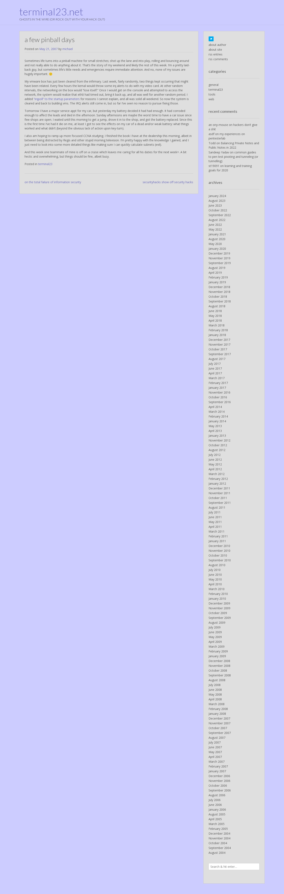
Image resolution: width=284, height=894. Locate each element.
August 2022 (217, 220)
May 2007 (215, 752)
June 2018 (215, 311)
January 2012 (217, 483)
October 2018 (218, 296)
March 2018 (217, 325)
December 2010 (219, 546)
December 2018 (219, 287)
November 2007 (219, 723)
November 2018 (219, 292)
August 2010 (217, 565)
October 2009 (218, 613)
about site (215, 49)
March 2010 (217, 589)
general (214, 85)
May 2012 (215, 464)
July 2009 (215, 627)
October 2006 (218, 785)
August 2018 (217, 306)
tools (212, 94)
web (211, 99)
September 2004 (220, 848)
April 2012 (215, 469)
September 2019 (220, 263)
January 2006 (217, 809)
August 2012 (217, 450)
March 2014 (217, 412)
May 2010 (215, 579)
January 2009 (217, 656)
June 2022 (215, 225)
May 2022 (215, 229)
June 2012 (215, 459)
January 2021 (217, 234)
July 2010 (215, 570)
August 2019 (217, 268)
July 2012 (215, 455)
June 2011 (215, 517)
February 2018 (218, 330)
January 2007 (217, 771)
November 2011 (219, 493)
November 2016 (219, 392)
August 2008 (217, 680)
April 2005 (215, 819)
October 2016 (218, 397)
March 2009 (217, 646)
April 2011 (215, 527)
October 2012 (218, 445)
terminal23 (45, 164)
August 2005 (217, 814)
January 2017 (217, 388)
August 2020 (217, 239)
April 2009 (215, 642)
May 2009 (215, 637)
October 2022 (218, 210)
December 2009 (219, 603)
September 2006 (220, 790)
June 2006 (215, 805)
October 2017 (218, 349)
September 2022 (220, 215)
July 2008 (215, 685)
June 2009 (215, 632)
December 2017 (219, 340)
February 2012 (218, 479)
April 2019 (215, 273)
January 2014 (217, 421)
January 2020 (217, 249)
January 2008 (217, 714)
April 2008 (215, 699)
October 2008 (218, 670)
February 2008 (218, 709)
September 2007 (220, 733)
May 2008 (215, 694)
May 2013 (215, 426)
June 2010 (215, 575)
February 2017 (218, 383)
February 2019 (218, 277)
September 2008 (220, 675)
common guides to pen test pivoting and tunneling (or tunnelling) (233, 156)
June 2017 (215, 368)
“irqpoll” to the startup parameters (57, 99)
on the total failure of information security (53, 182)
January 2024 (217, 196)
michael (67, 49)
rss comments (218, 59)
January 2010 (217, 599)
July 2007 (215, 742)
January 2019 (217, 282)
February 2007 (218, 766)
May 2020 (215, 244)
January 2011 (217, 541)
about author (217, 45)
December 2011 (219, 488)
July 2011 (215, 512)
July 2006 (215, 800)
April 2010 (215, 584)
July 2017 (215, 364)
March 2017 (217, 378)
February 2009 (218, 651)
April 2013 (215, 431)
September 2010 (220, 560)
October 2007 (218, 728)
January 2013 (217, 436)
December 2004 (219, 833)
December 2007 (219, 718)
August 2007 (217, 738)
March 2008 (217, 704)
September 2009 (220, 618)
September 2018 (220, 301)
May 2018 (215, 316)
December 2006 (219, 776)
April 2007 (215, 757)
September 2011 (220, 503)
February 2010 (218, 594)
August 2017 (217, 359)
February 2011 (218, 536)
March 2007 (217, 762)
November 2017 (219, 344)
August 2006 (217, 795)
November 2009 (219, 608)
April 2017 (215, 373)
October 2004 (218, 843)
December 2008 (219, 661)
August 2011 (217, 507)
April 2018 (215, 320)
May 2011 (215, 522)
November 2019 (219, 258)
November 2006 (219, 781)
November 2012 (219, 440)
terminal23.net (51, 12)
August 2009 (217, 622)
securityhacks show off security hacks (168, 182)
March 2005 (217, 824)
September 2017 (220, 354)
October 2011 (218, 498)
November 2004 (219, 838)
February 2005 (218, 829)
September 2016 (220, 402)
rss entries (215, 54)
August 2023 (217, 201)
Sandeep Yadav (219, 152)
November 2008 (219, 666)
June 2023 (215, 205)
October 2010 (218, 555)
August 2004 (217, 853)
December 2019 (219, 253)
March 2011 (217, 531)
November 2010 (219, 551)
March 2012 (217, 474)
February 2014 (218, 416)
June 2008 (215, 690)
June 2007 (215, 747)
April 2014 (215, 407)
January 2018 (217, 335)
